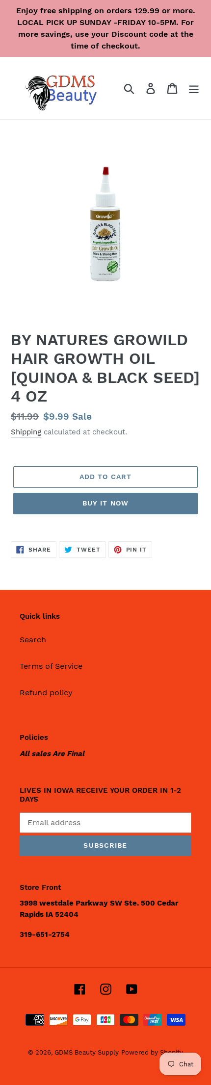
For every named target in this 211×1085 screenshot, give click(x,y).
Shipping (26, 432)
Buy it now (105, 503)
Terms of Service (51, 666)
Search (33, 639)
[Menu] (194, 88)
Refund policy (46, 692)
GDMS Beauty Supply (86, 1052)
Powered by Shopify (152, 1052)
